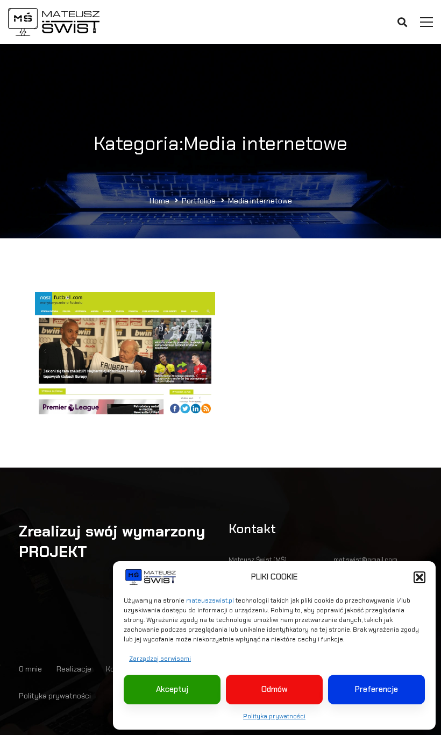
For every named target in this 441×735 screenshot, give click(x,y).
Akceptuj (172, 689)
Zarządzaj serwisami (160, 658)
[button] (419, 577)
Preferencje (376, 689)
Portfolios (199, 201)
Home (159, 201)
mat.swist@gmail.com (365, 559)
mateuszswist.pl (210, 600)
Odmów (274, 689)
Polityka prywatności (274, 716)
